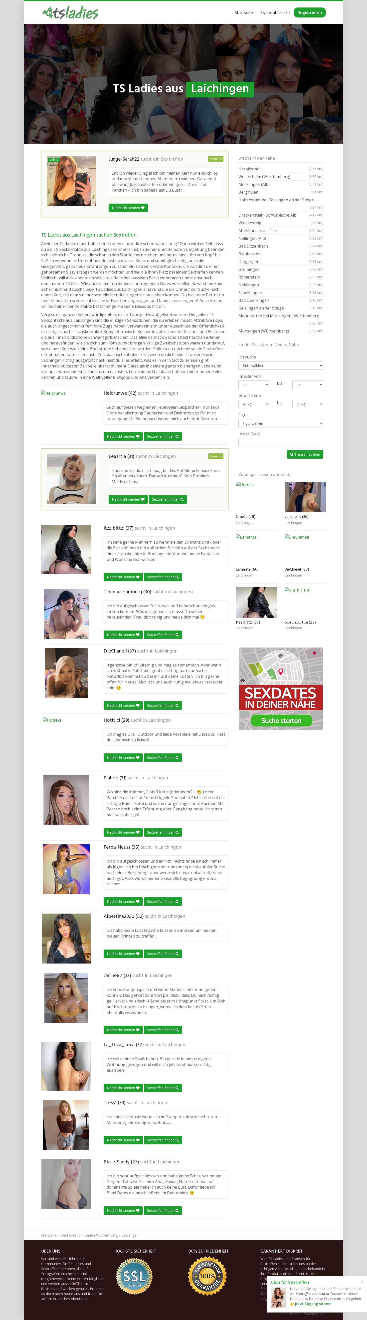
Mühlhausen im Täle (280, 230)
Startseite (244, 12)
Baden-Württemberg (101, 1235)
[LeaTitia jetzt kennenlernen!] (71, 479)
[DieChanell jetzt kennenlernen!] (66, 673)
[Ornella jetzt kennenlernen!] (256, 497)
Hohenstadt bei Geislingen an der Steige (280, 203)
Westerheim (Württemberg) (280, 176)
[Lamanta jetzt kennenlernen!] (256, 549)
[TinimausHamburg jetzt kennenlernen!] (66, 614)
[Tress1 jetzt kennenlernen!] (66, 1125)
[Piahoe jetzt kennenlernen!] (66, 800)
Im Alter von (249, 376)
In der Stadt (249, 434)
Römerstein (280, 277)
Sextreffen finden (161, 436)
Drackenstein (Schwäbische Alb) (280, 215)
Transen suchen (306, 454)
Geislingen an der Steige (280, 308)
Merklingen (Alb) (280, 184)
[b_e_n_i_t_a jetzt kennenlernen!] (305, 602)
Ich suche (247, 357)
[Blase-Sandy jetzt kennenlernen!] (66, 1184)
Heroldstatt (280, 169)
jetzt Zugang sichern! (314, 1303)
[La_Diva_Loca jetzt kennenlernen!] (66, 1066)
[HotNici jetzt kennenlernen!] (66, 742)
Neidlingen (280, 285)
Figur (243, 414)
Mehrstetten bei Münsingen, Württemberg (280, 319)
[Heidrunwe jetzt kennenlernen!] (66, 415)
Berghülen (280, 192)
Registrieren (310, 12)
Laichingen (166, 393)
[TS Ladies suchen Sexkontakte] (70, 12)
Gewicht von (249, 395)
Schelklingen (280, 292)
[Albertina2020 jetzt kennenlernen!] (66, 939)
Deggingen (280, 261)
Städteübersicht (275, 12)
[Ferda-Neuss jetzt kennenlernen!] (66, 869)
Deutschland (70, 1235)
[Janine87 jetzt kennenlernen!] (66, 998)
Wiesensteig (280, 223)
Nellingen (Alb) (280, 238)
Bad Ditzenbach (280, 246)
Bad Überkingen (280, 300)
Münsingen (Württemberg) (280, 331)
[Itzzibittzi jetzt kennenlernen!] (66, 549)
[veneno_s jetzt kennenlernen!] (305, 497)
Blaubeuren (280, 254)
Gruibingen (280, 269)
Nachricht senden (126, 207)
